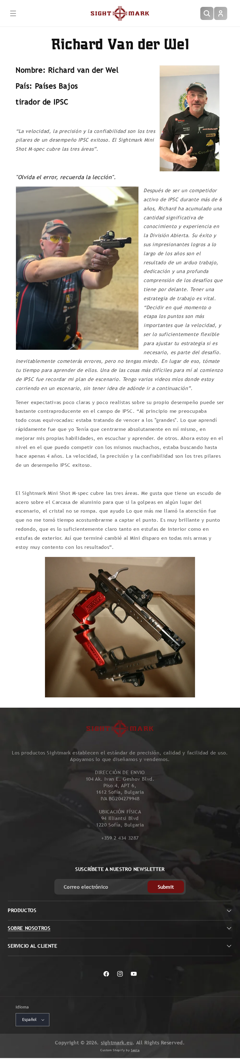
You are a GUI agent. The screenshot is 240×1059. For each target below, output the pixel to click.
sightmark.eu (116, 1043)
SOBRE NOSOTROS (29, 928)
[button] (13, 13)
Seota (135, 1050)
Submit (166, 887)
